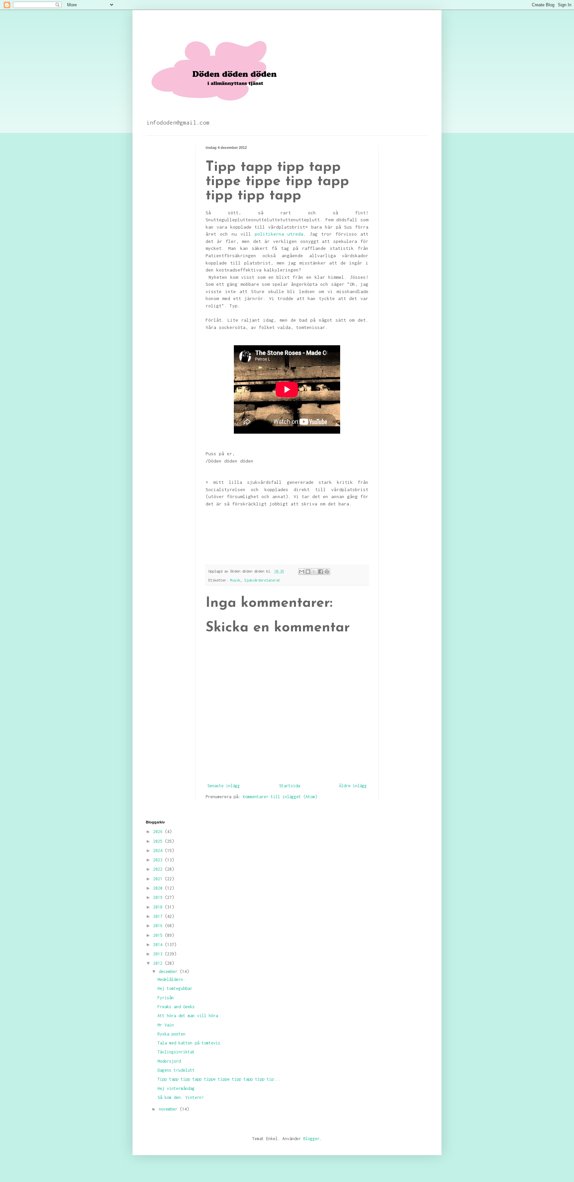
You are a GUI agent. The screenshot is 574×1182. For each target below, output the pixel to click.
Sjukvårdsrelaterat (262, 580)
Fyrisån (165, 997)
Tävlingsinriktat (176, 1051)
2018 (159, 907)
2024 (159, 850)
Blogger (311, 1138)
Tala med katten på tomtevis (188, 1042)
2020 (159, 888)
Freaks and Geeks (176, 1006)
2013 (159, 953)
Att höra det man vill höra (187, 1015)
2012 (159, 963)
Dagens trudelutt (176, 1070)
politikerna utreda (279, 234)
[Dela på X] (314, 571)
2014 (159, 944)
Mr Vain (165, 1024)
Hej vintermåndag (176, 1088)
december (169, 971)
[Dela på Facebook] (320, 571)
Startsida (289, 785)
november (169, 1109)
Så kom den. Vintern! (180, 1097)
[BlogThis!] (308, 571)
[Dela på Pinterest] (327, 571)
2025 (159, 841)
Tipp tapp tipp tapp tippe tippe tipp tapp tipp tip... (219, 1079)
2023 (159, 859)
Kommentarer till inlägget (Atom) (280, 796)
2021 (159, 878)
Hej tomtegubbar (174, 988)
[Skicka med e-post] (301, 571)
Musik (235, 580)
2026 (159, 831)
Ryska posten (171, 1033)
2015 (159, 935)
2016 (159, 925)
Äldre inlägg (353, 785)
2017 (159, 916)
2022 (159, 869)
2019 (159, 897)
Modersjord (169, 1061)
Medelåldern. (171, 979)
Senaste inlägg (223, 785)
